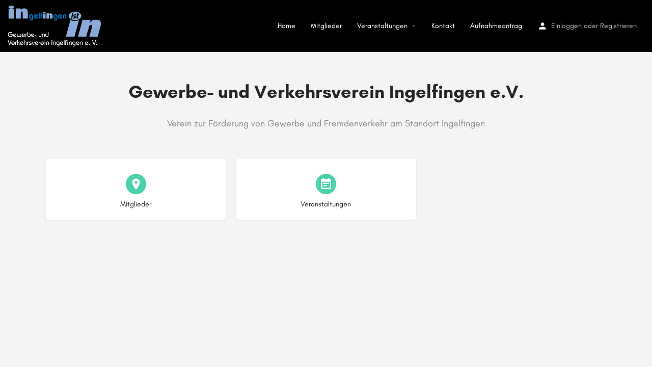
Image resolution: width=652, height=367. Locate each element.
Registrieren (618, 25)
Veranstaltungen (382, 25)
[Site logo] (55, 25)
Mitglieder (326, 25)
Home (286, 25)
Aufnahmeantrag (496, 25)
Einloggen (566, 25)
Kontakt (443, 25)
